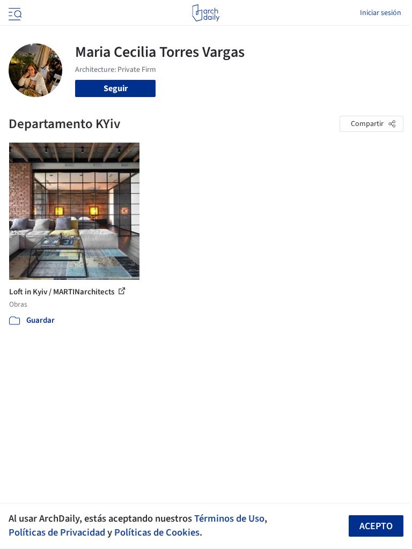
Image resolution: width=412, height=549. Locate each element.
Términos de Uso (229, 518)
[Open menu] (13, 12)
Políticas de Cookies (157, 532)
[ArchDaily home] (205, 12)
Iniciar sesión (380, 13)
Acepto (376, 526)
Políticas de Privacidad (57, 532)
